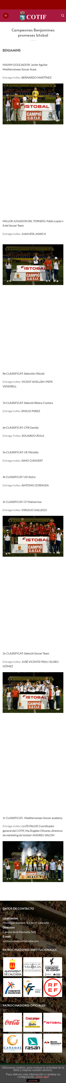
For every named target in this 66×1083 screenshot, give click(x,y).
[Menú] (6, 16)
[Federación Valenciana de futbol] (32, 987)
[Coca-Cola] (12, 1022)
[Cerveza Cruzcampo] (32, 1022)
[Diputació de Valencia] (32, 966)
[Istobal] (52, 1022)
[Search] (62, 15)
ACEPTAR (33, 1081)
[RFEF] (52, 987)
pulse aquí (42, 1076)
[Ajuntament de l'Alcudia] (12, 966)
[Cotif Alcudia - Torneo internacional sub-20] (33, 15)
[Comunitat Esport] (52, 966)
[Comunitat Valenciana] (12, 987)
